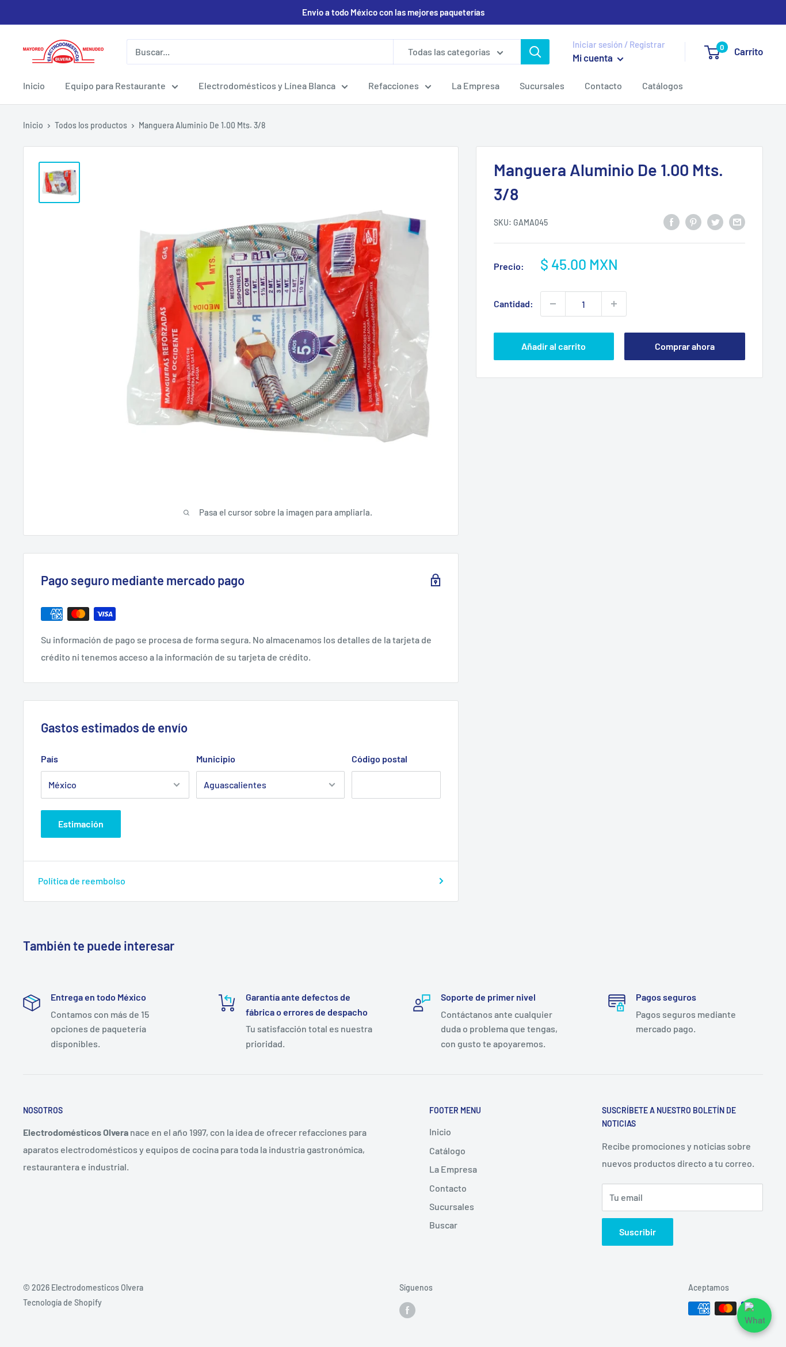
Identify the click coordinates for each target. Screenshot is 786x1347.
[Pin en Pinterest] (693, 221)
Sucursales (542, 85)
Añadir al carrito (553, 346)
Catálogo (447, 1150)
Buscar (443, 1224)
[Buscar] (535, 51)
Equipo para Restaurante (115, 85)
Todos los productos (91, 125)
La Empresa (475, 85)
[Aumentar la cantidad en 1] (614, 304)
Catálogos (662, 85)
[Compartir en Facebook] (671, 221)
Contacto (603, 85)
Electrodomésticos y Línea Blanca (267, 85)
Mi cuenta (594, 57)
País (49, 758)
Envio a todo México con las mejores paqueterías (393, 12)
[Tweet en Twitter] (715, 221)
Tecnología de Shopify (62, 1302)
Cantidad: (513, 303)
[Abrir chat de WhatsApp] (754, 1315)
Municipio (215, 758)
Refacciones (393, 85)
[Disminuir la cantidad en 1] (553, 304)
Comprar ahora (685, 346)
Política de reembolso (81, 880)
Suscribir (637, 1231)
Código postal (379, 758)
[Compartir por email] (737, 221)
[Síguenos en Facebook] (407, 1310)
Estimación (81, 823)
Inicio (34, 85)
